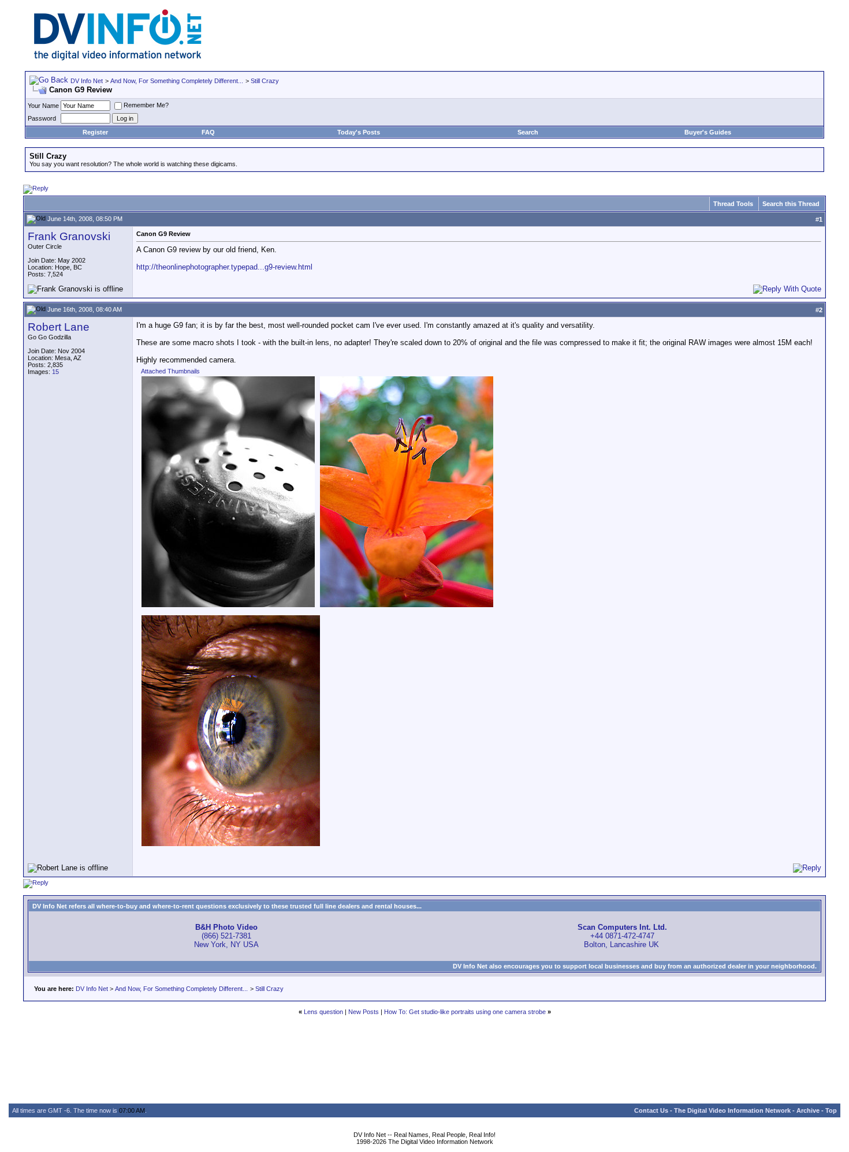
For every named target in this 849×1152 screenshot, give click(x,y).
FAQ (208, 132)
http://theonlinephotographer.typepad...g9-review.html (224, 267)
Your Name (43, 105)
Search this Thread (791, 203)
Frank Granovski (69, 236)
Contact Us (651, 1110)
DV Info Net (86, 80)
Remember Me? (146, 105)
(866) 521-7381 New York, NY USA (226, 936)
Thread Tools (733, 203)
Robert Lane (59, 327)
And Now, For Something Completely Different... (176, 80)
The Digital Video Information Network (732, 1110)
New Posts (363, 1011)
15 (55, 371)
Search (527, 132)
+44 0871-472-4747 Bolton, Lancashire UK (622, 936)
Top (831, 1110)
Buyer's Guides (707, 132)
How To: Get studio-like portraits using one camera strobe (465, 1011)
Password (42, 118)
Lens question (323, 1011)
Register (95, 132)
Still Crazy (265, 80)
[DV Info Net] (117, 58)
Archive (808, 1110)
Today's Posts (358, 132)
